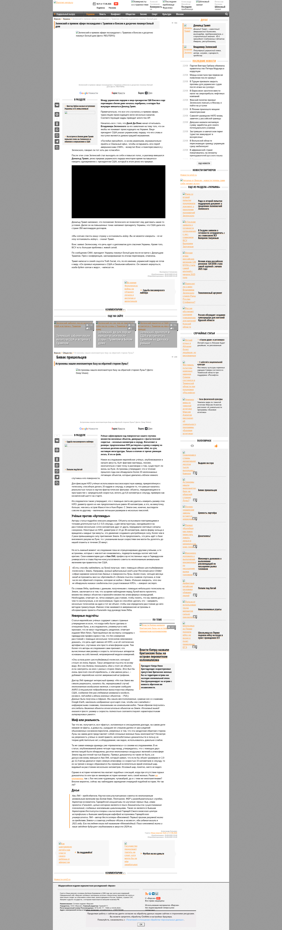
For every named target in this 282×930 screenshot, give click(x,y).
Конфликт (116, 14)
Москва (179, 14)
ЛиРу (156, 893)
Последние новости (204, 61)
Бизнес (143, 14)
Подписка (101, 7)
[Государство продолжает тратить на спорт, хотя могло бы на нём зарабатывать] (131, 854)
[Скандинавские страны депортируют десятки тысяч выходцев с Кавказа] (189, 463)
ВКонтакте (153, 893)
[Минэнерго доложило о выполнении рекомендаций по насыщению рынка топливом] (189, 563)
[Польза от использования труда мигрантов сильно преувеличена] (189, 609)
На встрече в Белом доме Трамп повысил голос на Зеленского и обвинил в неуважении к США (79, 139)
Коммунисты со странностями (157, 9)
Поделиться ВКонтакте (57, 105)
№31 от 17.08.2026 (104, 3)
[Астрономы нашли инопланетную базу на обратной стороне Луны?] (189, 490)
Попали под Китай (74, 469)
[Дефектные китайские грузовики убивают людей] (189, 588)
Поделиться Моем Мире (57, 114)
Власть (102, 14)
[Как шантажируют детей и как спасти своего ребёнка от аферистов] (65, 853)
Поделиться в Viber (57, 135)
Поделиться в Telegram (57, 141)
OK (141, 924)
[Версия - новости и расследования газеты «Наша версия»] (73, 7)
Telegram (149, 893)
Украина (90, 14)
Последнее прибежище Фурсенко (187, 9)
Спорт (154, 14)
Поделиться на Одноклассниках (57, 123)
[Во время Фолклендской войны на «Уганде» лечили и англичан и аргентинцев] (131, 292)
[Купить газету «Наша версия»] (95, 4)
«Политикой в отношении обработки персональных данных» (154, 919)
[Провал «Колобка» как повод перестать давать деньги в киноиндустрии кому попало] (189, 536)
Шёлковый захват (220, 8)
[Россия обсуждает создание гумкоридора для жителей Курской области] (189, 317)
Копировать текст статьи (57, 147)
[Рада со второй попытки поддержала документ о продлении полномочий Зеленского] (189, 204)
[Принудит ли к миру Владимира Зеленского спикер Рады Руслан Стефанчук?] (189, 293)
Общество (130, 14)
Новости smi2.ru (62, 879)
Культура (166, 14)
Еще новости (204, 163)
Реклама (112, 7)
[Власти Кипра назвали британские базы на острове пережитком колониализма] (157, 635)
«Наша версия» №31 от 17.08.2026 (163, 833)
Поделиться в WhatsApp (57, 129)
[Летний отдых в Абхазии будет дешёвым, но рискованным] (189, 348)
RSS (146, 893)
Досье (204, 19)
